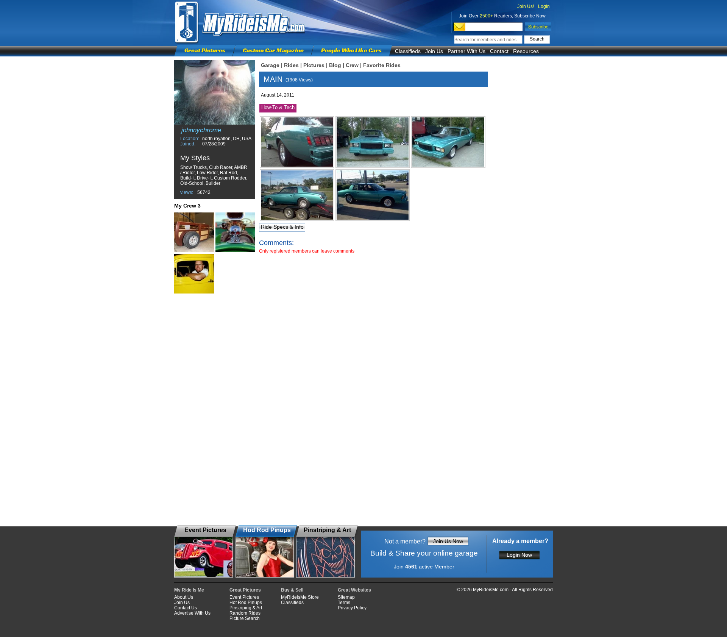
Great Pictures (204, 50)
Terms (344, 602)
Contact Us (185, 607)
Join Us (434, 51)
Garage (270, 65)
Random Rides (245, 613)
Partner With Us (466, 51)
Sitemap (346, 597)
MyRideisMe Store (300, 597)
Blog (335, 65)
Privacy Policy (352, 607)
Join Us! (525, 6)
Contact (499, 51)
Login (544, 6)
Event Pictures (244, 597)
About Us (183, 597)
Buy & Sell (292, 590)
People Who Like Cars (351, 50)
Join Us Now (448, 541)
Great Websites (354, 590)
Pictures (313, 65)
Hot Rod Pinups (245, 602)
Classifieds (408, 51)
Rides (291, 65)
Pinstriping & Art (245, 607)
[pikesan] (194, 274)
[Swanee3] (235, 232)
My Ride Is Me (189, 590)
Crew (352, 65)
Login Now (519, 555)
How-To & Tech (278, 107)
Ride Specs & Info (282, 227)
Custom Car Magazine (273, 50)
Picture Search (244, 618)
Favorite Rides (382, 65)
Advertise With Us (192, 613)
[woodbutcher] (194, 232)
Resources (526, 51)
